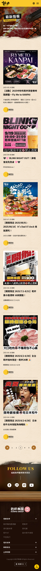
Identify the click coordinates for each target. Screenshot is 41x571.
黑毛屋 (25, 528)
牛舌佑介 (7, 537)
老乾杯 (25, 524)
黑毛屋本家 (7, 528)
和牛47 (6, 532)
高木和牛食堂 (27, 532)
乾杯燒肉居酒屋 (9, 524)
